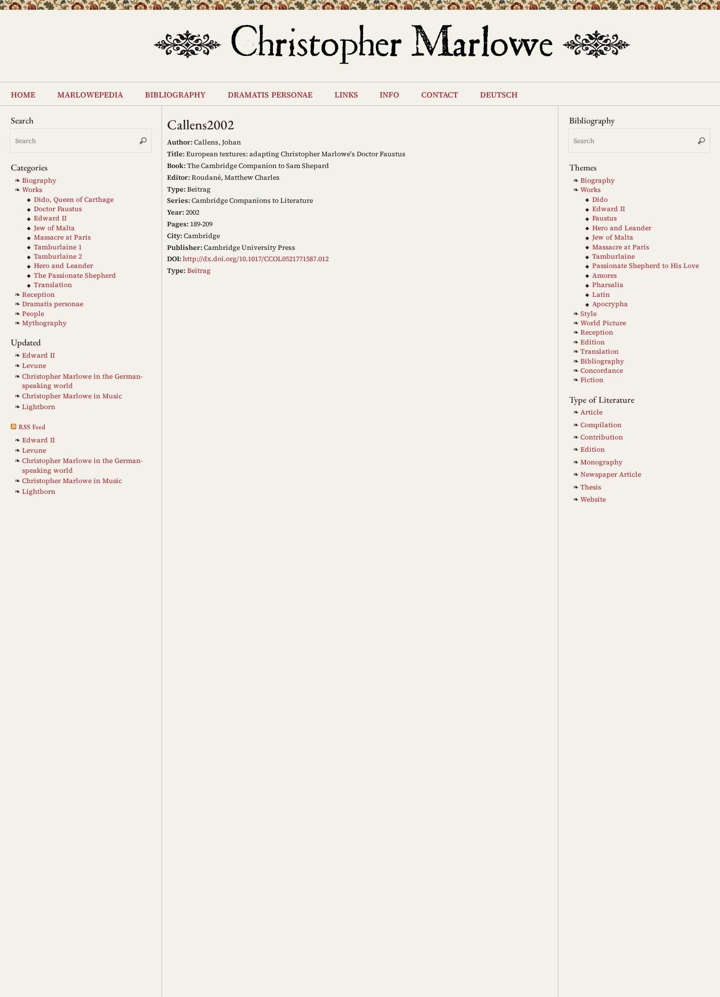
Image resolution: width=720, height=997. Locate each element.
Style (588, 313)
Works (32, 190)
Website (593, 499)
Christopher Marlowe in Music (72, 396)
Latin (601, 294)
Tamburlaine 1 (58, 247)
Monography (601, 462)
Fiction (591, 380)
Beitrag (199, 270)
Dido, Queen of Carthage (74, 199)
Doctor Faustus (58, 209)
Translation (53, 285)
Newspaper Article (610, 474)
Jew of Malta (54, 228)
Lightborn (38, 407)
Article (591, 412)
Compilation (601, 425)
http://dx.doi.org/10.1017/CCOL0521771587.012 (256, 259)
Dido (600, 199)
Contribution (601, 437)
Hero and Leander (63, 265)
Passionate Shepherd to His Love (645, 265)
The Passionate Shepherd (75, 275)
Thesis (590, 487)
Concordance (601, 370)
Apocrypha (610, 304)
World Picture (603, 323)
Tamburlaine (613, 256)
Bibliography (602, 361)
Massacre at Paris (62, 237)
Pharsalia (608, 285)
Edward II (50, 218)
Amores (604, 275)
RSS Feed (32, 426)
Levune (34, 365)
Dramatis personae (52, 304)
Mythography (44, 323)
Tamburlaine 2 (58, 256)
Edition (592, 342)
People (33, 313)
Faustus (604, 218)
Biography (39, 180)
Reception (38, 294)
